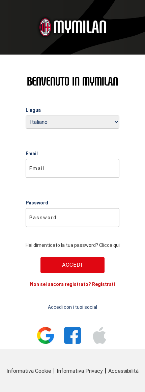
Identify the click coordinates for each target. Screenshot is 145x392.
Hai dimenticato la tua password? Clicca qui (73, 245)
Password (37, 202)
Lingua (33, 110)
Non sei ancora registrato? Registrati (72, 284)
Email (32, 153)
